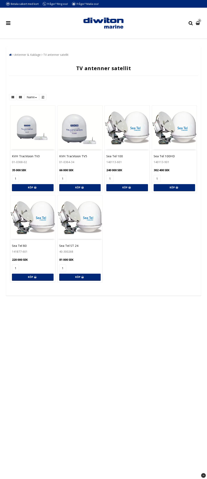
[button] (198, 23)
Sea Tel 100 (114, 156)
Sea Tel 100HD (164, 156)
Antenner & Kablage (27, 55)
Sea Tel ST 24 (68, 246)
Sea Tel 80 (19, 246)
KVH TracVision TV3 (26, 156)
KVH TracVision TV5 (73, 156)
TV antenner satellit (56, 55)
